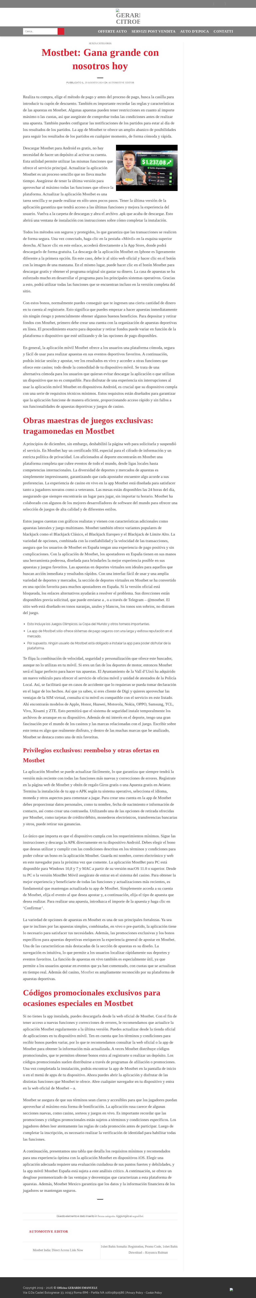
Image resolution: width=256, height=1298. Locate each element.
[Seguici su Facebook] (26, 4)
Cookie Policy (154, 1292)
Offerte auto (112, 31)
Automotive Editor (121, 82)
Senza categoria (100, 43)
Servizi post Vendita (153, 31)
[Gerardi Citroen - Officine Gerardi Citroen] (128, 17)
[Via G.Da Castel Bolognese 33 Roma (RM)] (207, 4)
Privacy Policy (134, 1292)
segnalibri (137, 1216)
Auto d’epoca (194, 31)
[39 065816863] (230, 4)
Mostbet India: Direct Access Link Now (57, 1250)
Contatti (223, 31)
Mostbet (87, 972)
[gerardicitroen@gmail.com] (219, 4)
